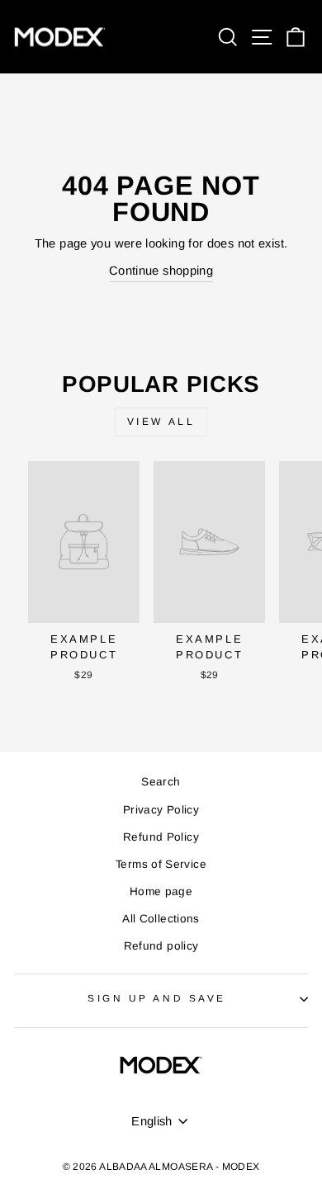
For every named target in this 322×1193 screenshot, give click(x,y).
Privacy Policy (161, 810)
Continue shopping (161, 270)
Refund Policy (161, 837)
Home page (161, 891)
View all (161, 421)
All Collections (161, 918)
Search (160, 782)
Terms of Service (161, 864)
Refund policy (161, 946)
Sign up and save (157, 998)
